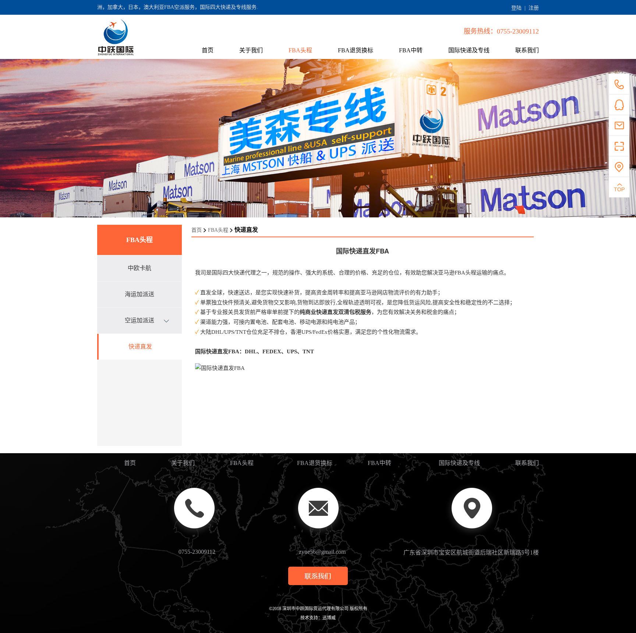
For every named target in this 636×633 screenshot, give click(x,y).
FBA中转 (411, 50)
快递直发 (140, 346)
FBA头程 (300, 50)
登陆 (516, 8)
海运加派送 (139, 294)
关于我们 (251, 50)
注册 (534, 8)
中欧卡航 (139, 268)
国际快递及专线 (469, 50)
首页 (207, 50)
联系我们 (527, 50)
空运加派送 (139, 320)
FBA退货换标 (355, 50)
